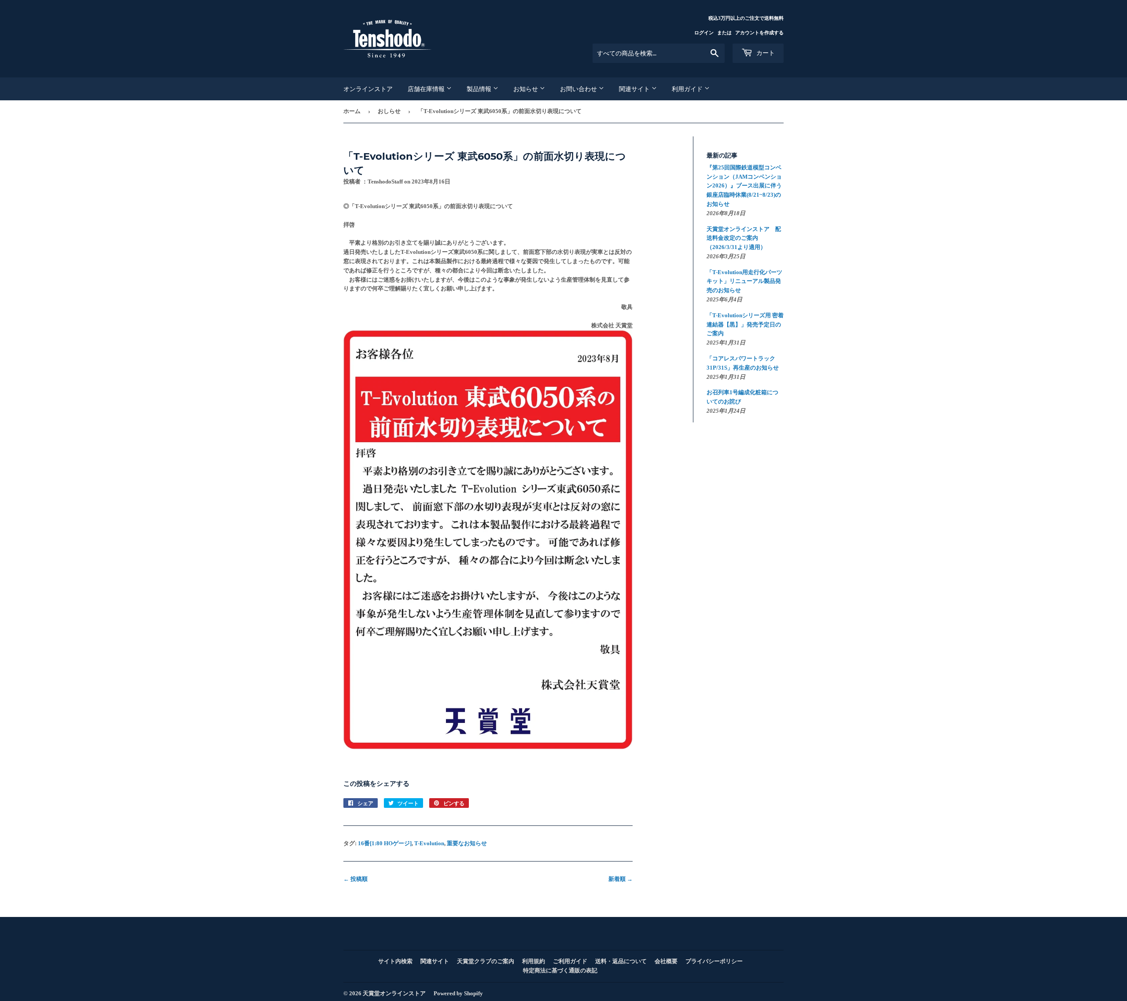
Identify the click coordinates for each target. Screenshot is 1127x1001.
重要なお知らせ (467, 843)
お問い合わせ (579, 89)
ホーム (352, 111)
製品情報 (480, 89)
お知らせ (526, 89)
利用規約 (533, 961)
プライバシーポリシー (714, 961)
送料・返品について (621, 961)
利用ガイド (688, 89)
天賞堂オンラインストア (394, 993)
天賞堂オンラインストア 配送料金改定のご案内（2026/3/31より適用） (744, 238)
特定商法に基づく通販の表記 (560, 970)
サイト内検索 (395, 961)
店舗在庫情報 (427, 89)
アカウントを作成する (759, 32)
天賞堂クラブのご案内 (485, 961)
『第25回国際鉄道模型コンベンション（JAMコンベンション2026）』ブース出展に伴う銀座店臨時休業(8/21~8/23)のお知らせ (744, 185)
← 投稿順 (355, 879)
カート (765, 53)
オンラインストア (368, 89)
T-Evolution (429, 843)
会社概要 (666, 961)
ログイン (704, 32)
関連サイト (635, 89)
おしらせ (389, 111)
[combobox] (659, 53)
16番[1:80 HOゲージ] (385, 843)
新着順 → (620, 879)
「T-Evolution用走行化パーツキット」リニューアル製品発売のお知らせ (744, 281)
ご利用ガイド (570, 961)
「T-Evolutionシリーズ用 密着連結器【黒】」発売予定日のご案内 (745, 324)
